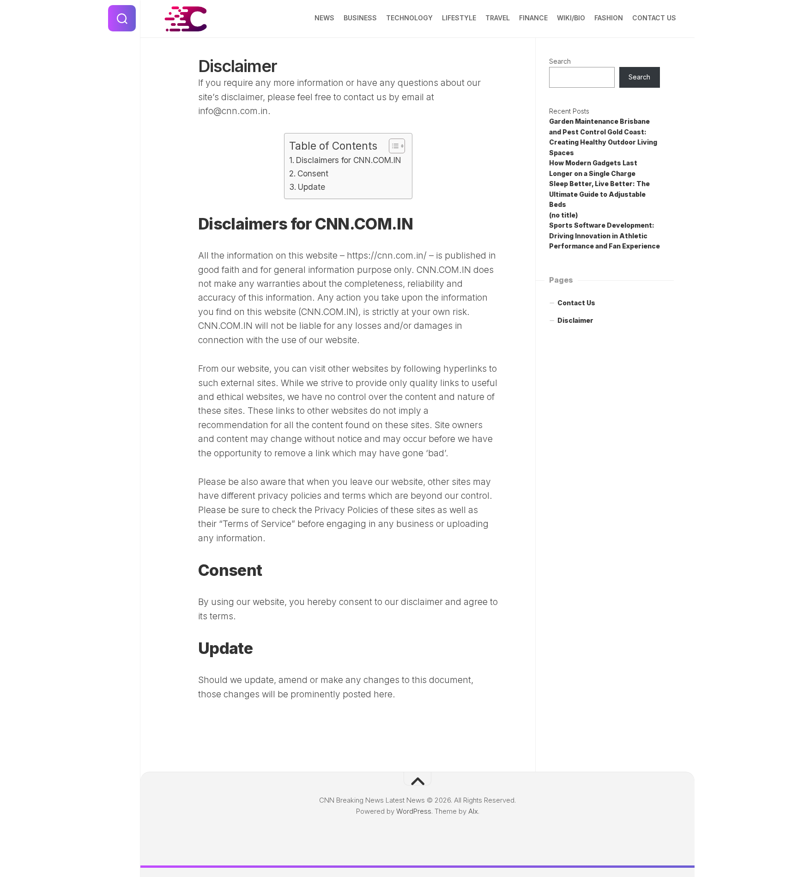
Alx (473, 811)
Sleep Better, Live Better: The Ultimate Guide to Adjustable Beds (599, 194)
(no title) (563, 215)
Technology (409, 18)
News (324, 18)
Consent (312, 173)
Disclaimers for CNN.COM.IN (348, 160)
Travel (497, 18)
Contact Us (654, 18)
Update (311, 187)
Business (360, 18)
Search (560, 61)
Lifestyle (459, 18)
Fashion (608, 18)
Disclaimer (575, 320)
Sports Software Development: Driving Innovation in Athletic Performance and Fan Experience (604, 235)
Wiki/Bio (571, 18)
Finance (533, 18)
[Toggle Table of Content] (392, 146)
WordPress (413, 811)
